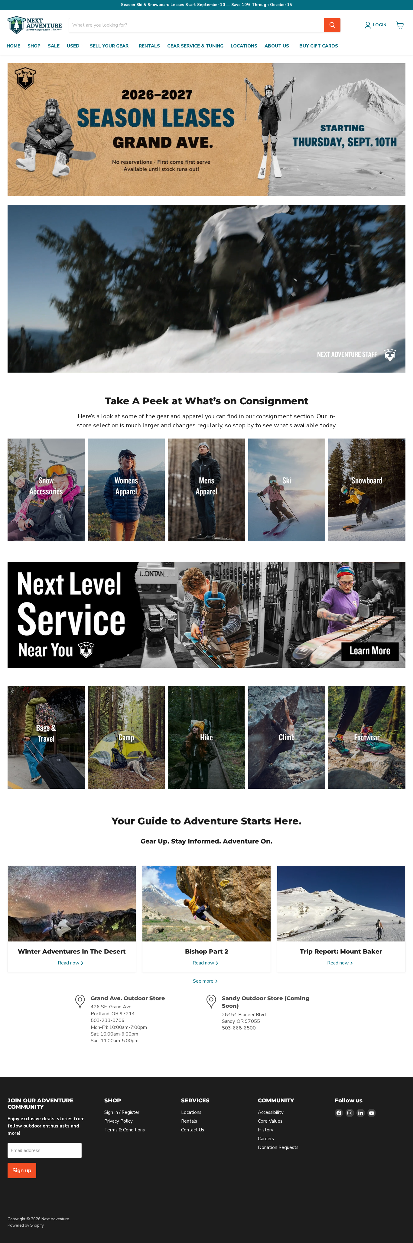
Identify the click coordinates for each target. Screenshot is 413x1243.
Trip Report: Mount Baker (341, 951)
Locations (244, 46)
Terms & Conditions (124, 1130)
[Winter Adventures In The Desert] (72, 903)
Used (73, 46)
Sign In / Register (121, 1112)
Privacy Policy (118, 1121)
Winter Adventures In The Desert (72, 951)
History (265, 1130)
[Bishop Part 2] (206, 903)
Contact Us (192, 1130)
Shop (34, 46)
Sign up (21, 1170)
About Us (277, 46)
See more (204, 981)
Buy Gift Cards (318, 46)
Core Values (270, 1121)
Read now (69, 963)
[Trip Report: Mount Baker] (341, 903)
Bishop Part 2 (206, 951)
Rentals (149, 46)
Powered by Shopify (26, 1225)
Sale (54, 46)
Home (13, 46)
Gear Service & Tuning (195, 46)
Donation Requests (278, 1147)
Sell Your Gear (109, 46)
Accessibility (271, 1112)
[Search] (332, 25)
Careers (266, 1139)
